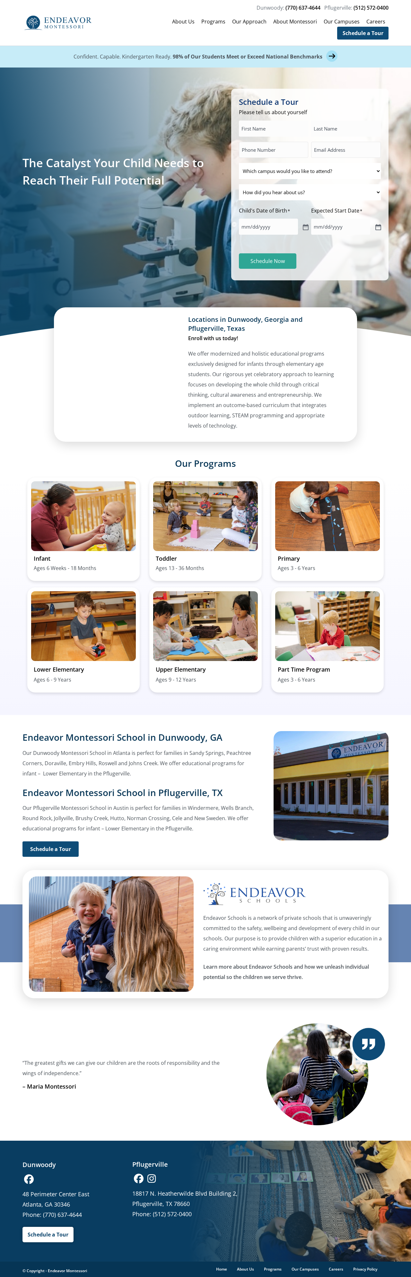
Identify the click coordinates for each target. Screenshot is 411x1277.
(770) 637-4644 (302, 7)
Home (221, 1269)
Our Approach (249, 21)
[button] (28, 1179)
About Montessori (295, 21)
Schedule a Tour (363, 33)
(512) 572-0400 (371, 7)
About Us (183, 21)
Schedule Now (267, 261)
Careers (375, 21)
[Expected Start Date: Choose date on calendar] (377, 226)
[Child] (305, 226)
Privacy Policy (365, 1269)
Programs (213, 21)
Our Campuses (342, 21)
